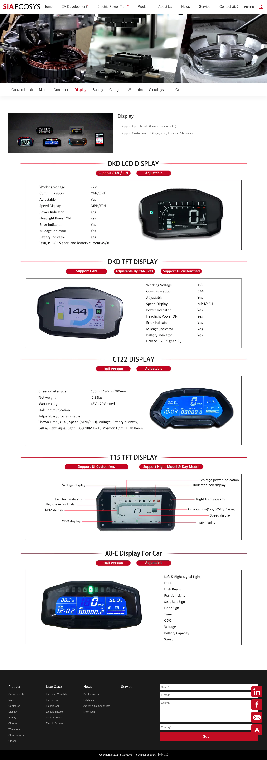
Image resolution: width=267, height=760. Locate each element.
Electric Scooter (55, 723)
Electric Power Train (112, 6)
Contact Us (227, 6)
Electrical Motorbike (57, 694)
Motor (43, 90)
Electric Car (52, 706)
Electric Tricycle (55, 711)
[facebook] (256, 704)
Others (180, 90)
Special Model (54, 717)
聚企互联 (163, 754)
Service (204, 6)
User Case (54, 686)
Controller (61, 90)
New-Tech (89, 711)
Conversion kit (22, 90)
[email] (256, 717)
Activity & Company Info (96, 706)
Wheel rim (135, 90)
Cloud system (159, 90)
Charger (115, 90)
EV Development (75, 6)
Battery (98, 90)
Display (80, 90)
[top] (256, 729)
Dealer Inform (91, 694)
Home (48, 6)
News (185, 6)
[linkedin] (256, 691)
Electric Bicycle (54, 700)
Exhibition (89, 700)
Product (143, 6)
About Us (165, 6)
